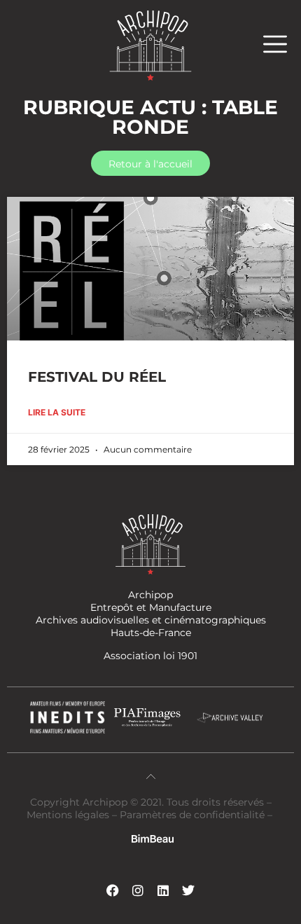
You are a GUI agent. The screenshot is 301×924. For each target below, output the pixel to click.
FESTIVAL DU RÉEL (97, 376)
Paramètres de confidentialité (192, 814)
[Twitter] (188, 890)
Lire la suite (56, 412)
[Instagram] (137, 890)
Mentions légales (69, 814)
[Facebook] (112, 890)
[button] (282, 44)
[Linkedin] (163, 890)
